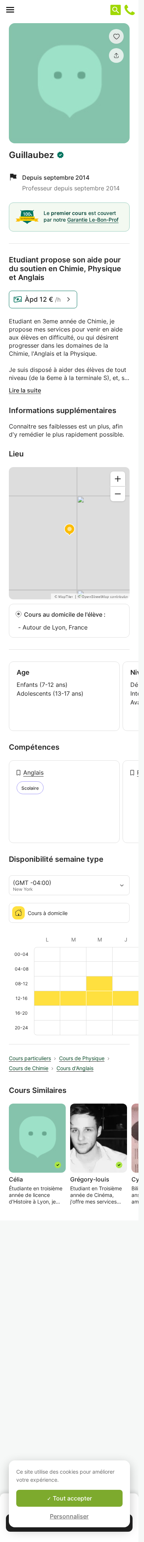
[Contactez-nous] (129, 10)
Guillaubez (31, 155)
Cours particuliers (30, 1058)
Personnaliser (69, 1516)
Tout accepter (71, 1498)
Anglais (33, 772)
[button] (116, 36)
